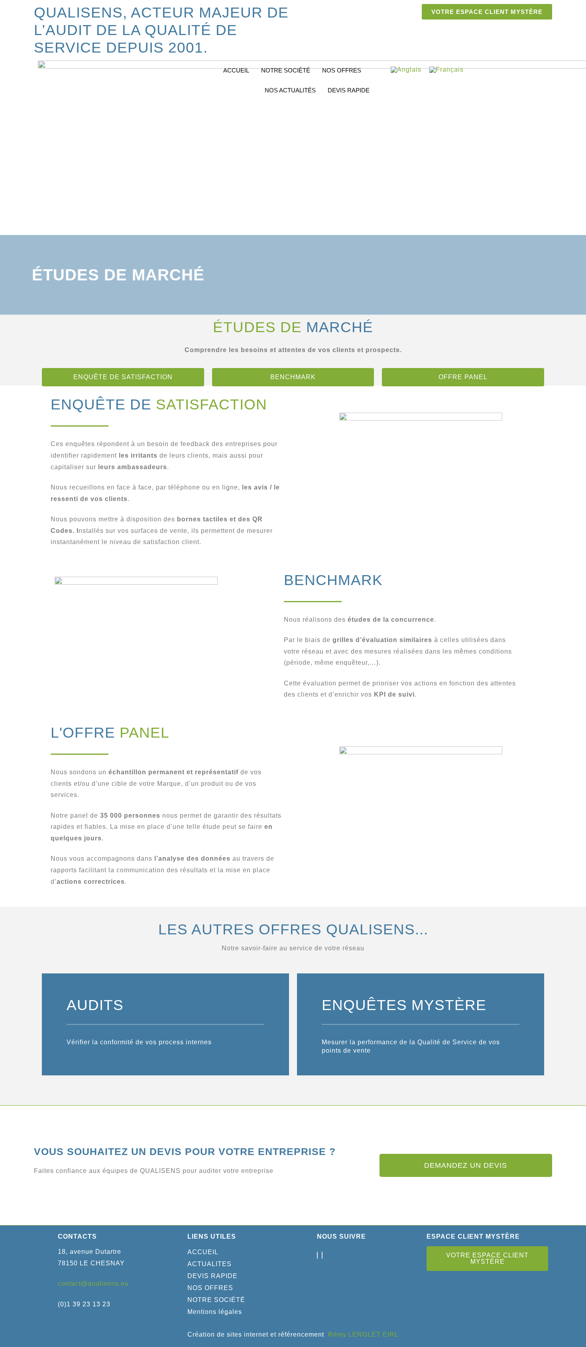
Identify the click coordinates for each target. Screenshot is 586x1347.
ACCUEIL (236, 70)
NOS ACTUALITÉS (290, 90)
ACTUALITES (209, 1264)
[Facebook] (317, 1255)
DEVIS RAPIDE (349, 90)
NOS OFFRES (341, 70)
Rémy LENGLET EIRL (363, 1334)
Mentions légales (214, 1311)
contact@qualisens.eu (93, 1283)
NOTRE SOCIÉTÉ (285, 70)
